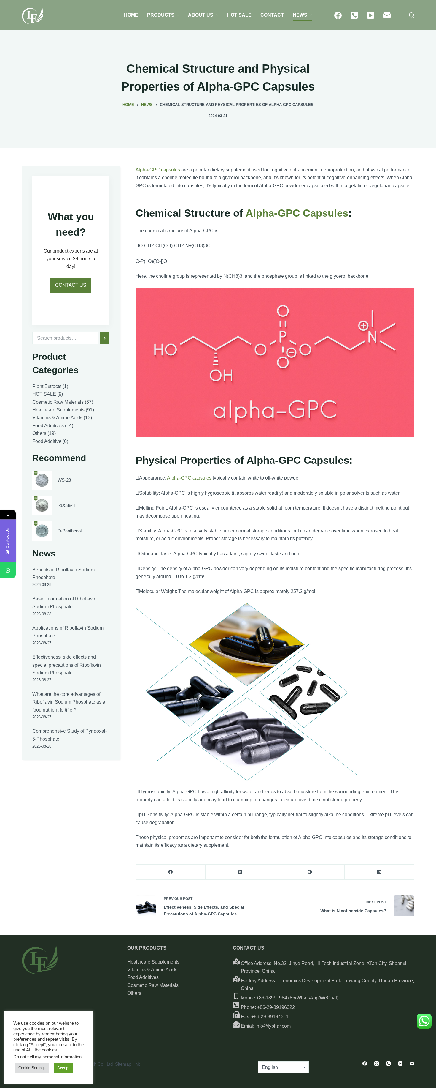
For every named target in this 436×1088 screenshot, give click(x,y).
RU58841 (67, 505)
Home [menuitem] (131, 15)
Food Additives (143, 977)
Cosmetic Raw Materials (153, 985)
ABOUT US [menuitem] (200, 15)
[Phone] (354, 15)
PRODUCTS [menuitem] (160, 15)
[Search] (105, 338)
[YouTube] (370, 15)
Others (134, 993)
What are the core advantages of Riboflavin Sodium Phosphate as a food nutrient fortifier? (68, 702)
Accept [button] (63, 1068)
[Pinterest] (310, 872)
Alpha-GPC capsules (158, 169)
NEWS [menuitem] (300, 15)
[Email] (387, 15)
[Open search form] (411, 15)
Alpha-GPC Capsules (297, 213)
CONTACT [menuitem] (272, 15)
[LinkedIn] (379, 872)
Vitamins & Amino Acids (152, 969)
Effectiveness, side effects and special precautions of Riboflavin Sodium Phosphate (66, 665)
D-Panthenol (70, 530)
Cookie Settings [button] (32, 1068)
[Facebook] (338, 15)
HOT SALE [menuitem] (239, 15)
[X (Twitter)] (240, 872)
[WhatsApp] (8, 570)
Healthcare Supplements (153, 961)
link (136, 1064)
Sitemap (123, 1064)
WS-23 (64, 479)
